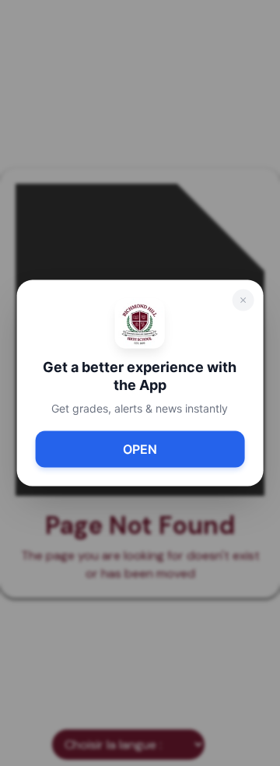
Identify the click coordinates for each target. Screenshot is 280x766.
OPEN (140, 449)
